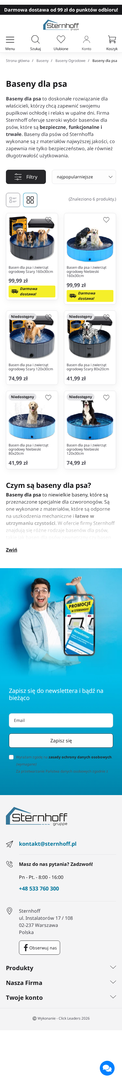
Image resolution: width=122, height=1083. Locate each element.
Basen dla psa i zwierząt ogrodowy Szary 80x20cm (88, 366)
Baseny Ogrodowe (70, 60)
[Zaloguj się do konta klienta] (86, 40)
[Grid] (30, 200)
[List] (13, 200)
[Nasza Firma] (113, 982)
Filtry (31, 177)
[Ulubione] (61, 40)
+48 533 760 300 (39, 888)
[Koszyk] (112, 40)
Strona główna (18, 60)
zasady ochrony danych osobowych (80, 757)
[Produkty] (113, 968)
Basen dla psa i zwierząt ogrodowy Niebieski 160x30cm (86, 271)
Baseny (42, 60)
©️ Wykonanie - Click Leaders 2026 (61, 1018)
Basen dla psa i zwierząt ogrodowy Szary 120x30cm (31, 366)
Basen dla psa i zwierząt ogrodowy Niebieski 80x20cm (28, 449)
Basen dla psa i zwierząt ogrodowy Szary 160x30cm (31, 269)
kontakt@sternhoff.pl (47, 843)
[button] (35, 40)
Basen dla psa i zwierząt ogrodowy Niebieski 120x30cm (86, 449)
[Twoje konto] (113, 997)
